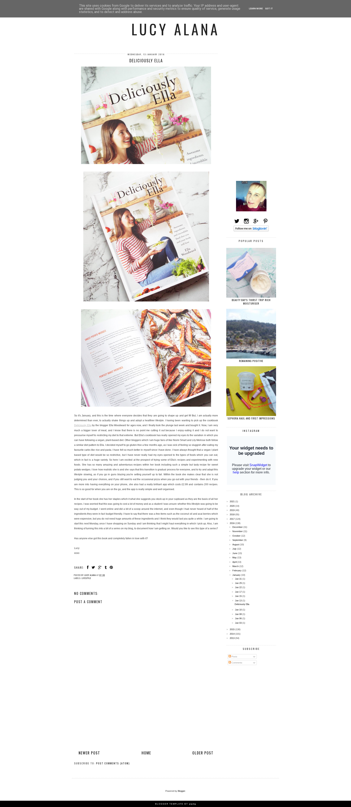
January (236, 575)
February (237, 570)
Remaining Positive (251, 361)
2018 (232, 514)
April (234, 562)
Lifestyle (86, 578)
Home (146, 752)
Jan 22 (238, 587)
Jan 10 (238, 609)
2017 (232, 519)
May (234, 557)
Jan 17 (238, 592)
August (236, 544)
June (235, 553)
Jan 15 (238, 596)
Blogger (181, 791)
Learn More (256, 8)
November (237, 531)
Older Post (202, 752)
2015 (232, 629)
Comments (236, 662)
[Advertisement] (146, 720)
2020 (232, 506)
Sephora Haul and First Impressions (251, 418)
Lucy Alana (175, 28)
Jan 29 (238, 583)
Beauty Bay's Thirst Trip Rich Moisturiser (251, 301)
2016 (232, 523)
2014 (232, 634)
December (237, 527)
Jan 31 (238, 579)
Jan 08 (238, 614)
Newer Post (89, 752)
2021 (232, 501)
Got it (269, 8)
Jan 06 (238, 618)
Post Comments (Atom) (113, 763)
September (238, 540)
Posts (234, 656)
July (234, 549)
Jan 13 (238, 600)
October (236, 536)
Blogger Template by (175, 804)
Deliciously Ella (82, 425)
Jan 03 (238, 623)
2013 (232, 638)
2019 (232, 510)
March (235, 566)
